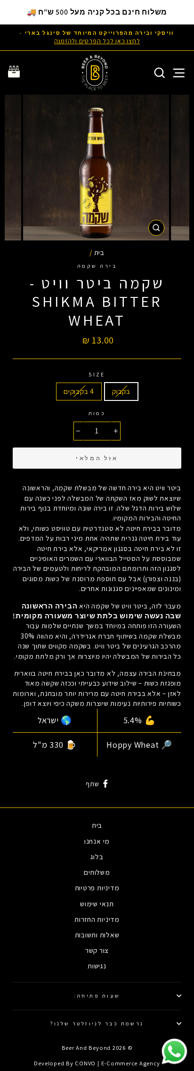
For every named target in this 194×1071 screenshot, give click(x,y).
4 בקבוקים (79, 391)
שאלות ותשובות (97, 934)
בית (99, 252)
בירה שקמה (97, 265)
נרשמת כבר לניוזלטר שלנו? (97, 1023)
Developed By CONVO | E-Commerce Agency (97, 1063)
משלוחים (97, 872)
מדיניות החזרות (97, 919)
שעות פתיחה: (97, 995)
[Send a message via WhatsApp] (174, 1051)
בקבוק (121, 391)
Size (97, 374)
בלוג (96, 856)
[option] (97, 37)
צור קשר (97, 950)
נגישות (97, 965)
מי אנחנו (97, 841)
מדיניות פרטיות (97, 887)
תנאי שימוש (97, 903)
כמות (97, 412)
